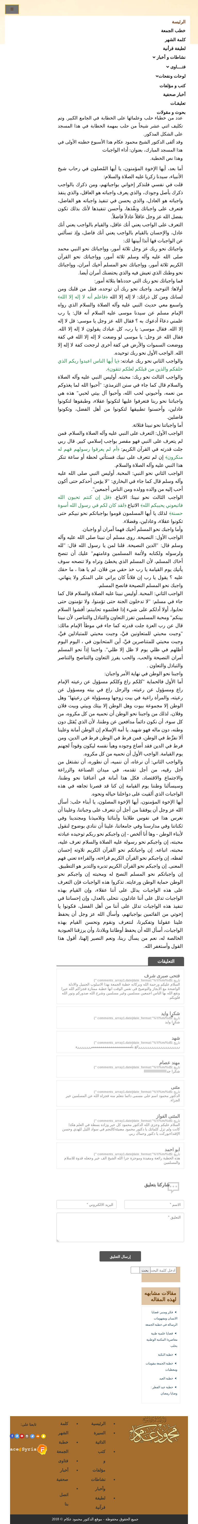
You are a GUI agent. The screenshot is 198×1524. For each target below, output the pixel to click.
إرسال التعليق (120, 1256)
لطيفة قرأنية (174, 48)
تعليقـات (178, 103)
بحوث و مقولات (171, 112)
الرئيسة (179, 21)
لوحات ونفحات (172, 76)
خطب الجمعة (173, 30)
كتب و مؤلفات (173, 85)
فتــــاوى (177, 66)
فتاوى (63, 1460)
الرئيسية (98, 1423)
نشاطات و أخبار (170, 57)
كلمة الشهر (175, 39)
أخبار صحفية (174, 94)
